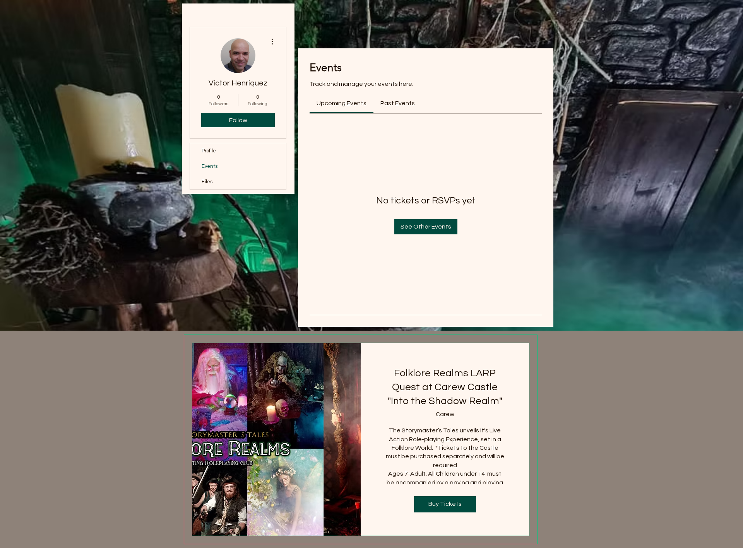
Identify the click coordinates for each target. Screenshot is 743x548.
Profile (209, 151)
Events (209, 166)
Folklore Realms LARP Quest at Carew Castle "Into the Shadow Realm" (445, 387)
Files (207, 181)
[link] (341, 103)
